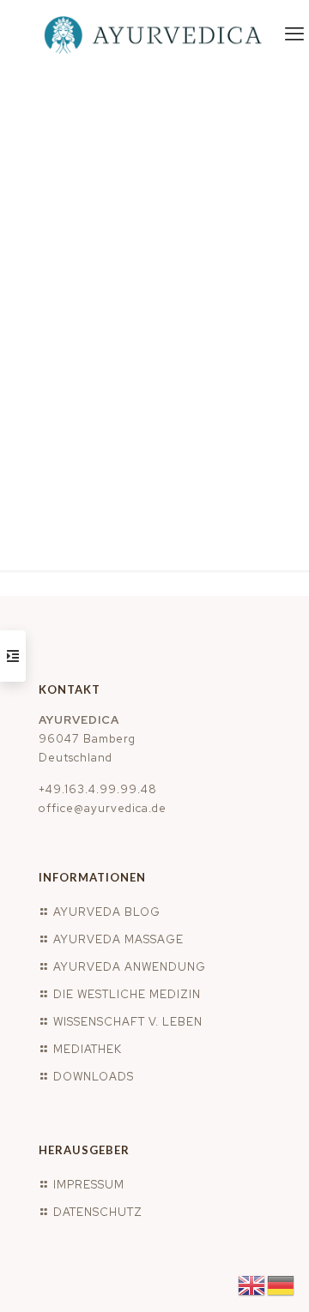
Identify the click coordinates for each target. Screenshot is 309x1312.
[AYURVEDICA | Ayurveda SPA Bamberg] (154, 34)
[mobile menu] (294, 34)
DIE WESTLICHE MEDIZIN (127, 994)
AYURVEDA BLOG (107, 912)
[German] (281, 1284)
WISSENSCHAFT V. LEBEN (128, 1021)
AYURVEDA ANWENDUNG (129, 967)
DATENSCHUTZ (97, 1212)
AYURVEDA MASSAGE (118, 939)
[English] (252, 1284)
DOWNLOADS (93, 1076)
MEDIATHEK (87, 1049)
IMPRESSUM (88, 1184)
